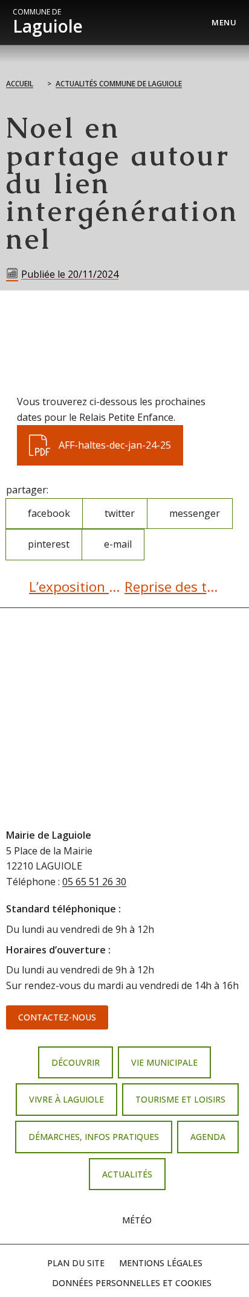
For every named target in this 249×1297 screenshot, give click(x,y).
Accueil (19, 83)
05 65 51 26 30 (94, 881)
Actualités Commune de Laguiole (119, 83)
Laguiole (48, 22)
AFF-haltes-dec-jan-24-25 (99, 438)
